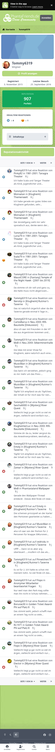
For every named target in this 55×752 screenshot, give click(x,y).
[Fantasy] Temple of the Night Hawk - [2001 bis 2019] (33, 279)
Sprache (13, 743)
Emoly (17, 446)
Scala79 (18, 256)
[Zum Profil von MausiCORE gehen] (9, 275)
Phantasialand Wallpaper (36, 488)
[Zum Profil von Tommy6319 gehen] (9, 507)
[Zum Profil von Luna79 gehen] (9, 233)
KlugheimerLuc (22, 426)
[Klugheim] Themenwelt (27, 196)
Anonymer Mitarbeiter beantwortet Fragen (26, 585)
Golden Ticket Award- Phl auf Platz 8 (33, 606)
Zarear (17, 467)
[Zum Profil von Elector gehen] (9, 661)
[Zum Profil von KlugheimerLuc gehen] (9, 424)
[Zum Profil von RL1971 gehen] (9, 623)
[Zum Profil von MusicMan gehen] (9, 361)
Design (25, 743)
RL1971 (18, 625)
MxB (16, 342)
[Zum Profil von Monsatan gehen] (9, 192)
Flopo (40, 580)
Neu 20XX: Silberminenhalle (37, 342)
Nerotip (18, 301)
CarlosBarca (20, 322)
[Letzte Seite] (51, 163)
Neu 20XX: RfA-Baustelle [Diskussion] (30, 323)
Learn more (6, 5)
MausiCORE (20, 277)
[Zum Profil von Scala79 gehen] (9, 254)
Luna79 (18, 235)
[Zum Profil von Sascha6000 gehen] (9, 403)
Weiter (43, 163)
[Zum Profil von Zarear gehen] (9, 465)
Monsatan (19, 194)
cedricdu (41, 541)
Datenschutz (40, 743)
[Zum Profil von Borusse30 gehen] (9, 602)
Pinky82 (18, 173)
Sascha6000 (20, 405)
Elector (17, 663)
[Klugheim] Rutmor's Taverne (31, 303)
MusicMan (19, 363)
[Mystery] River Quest (30, 407)
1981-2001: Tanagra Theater (31, 175)
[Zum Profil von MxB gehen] (9, 340)
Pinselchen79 (44, 559)
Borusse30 (19, 604)
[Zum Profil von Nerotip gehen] (9, 299)
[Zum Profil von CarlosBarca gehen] (9, 320)
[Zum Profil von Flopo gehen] (9, 643)
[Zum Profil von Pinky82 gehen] (9, 171)
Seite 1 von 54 (26, 163)
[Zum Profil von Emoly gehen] (9, 444)
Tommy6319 (20, 170)
